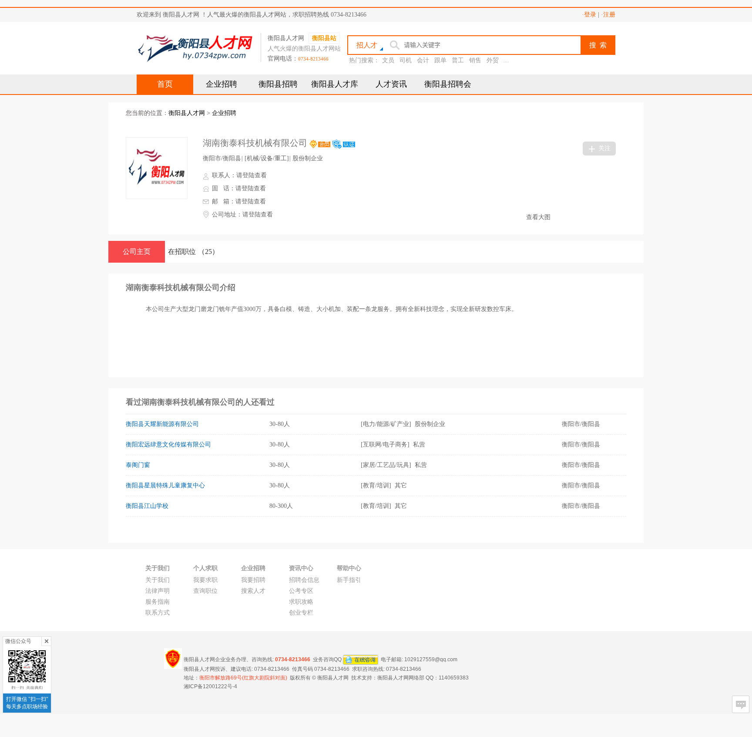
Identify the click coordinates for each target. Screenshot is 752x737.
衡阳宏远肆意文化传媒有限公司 (168, 444)
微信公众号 (18, 641)
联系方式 (157, 612)
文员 (388, 60)
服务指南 (157, 601)
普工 (458, 60)
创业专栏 (301, 612)
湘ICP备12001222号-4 (210, 686)
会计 (423, 60)
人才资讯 (391, 84)
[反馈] (740, 704)
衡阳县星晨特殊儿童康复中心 (165, 485)
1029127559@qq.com (430, 659)
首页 (165, 84)
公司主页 (137, 251)
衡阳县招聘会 (447, 84)
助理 (510, 60)
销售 (475, 60)
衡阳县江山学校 (147, 506)
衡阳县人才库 (334, 84)
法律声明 (157, 591)
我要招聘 (253, 580)
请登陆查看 (251, 175)
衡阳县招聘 (278, 84)
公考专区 (301, 591)
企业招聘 (221, 84)
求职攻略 (301, 601)
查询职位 (205, 591)
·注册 (608, 14)
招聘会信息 (304, 580)
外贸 (493, 60)
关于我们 (157, 580)
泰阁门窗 (138, 465)
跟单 (440, 60)
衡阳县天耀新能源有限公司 (162, 424)
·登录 (589, 14)
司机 (406, 60)
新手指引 (349, 580)
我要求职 (205, 580)
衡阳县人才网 (186, 113)
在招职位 (193, 251)
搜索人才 (253, 591)
